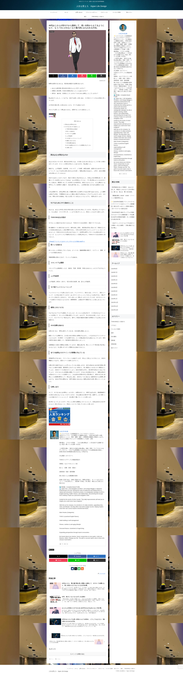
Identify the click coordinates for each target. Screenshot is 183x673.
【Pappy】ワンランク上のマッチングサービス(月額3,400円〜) (67, 241)
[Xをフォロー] (63, 544)
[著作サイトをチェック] (60, 544)
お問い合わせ (82, 668)
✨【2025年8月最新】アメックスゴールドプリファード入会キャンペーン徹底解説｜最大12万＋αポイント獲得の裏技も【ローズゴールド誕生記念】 (122, 205)
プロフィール (101, 668)
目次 (75, 121)
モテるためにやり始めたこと (72, 126)
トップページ (70, 668)
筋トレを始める (70, 131)
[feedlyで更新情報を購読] (65, 544)
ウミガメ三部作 (109, 668)
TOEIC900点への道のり (129, 668)
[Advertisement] (123, 362)
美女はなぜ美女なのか (71, 124)
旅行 (122, 668)
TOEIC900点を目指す (72, 129)
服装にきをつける (71, 140)
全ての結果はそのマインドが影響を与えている (78, 145)
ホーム (76, 668)
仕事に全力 (69, 147)
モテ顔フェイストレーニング (73, 138)
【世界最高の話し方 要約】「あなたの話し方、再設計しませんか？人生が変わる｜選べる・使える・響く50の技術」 (122, 189)
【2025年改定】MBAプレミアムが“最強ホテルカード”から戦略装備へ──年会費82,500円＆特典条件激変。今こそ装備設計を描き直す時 (122, 216)
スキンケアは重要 (71, 133)
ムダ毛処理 (69, 136)
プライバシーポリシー (92, 668)
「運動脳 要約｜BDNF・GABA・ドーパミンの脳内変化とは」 (122, 197)
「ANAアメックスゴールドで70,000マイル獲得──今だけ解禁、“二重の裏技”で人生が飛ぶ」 (123, 225)
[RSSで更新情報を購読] (67, 544)
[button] (101, 76)
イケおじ (52, 549)
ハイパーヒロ (64, 431)
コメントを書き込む (77, 654)
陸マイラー (116, 668)
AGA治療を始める (71, 143)
